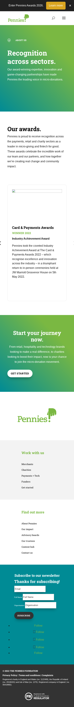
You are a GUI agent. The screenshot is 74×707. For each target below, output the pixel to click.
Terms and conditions (29, 675)
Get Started (20, 373)
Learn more (56, 5)
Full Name (18, 597)
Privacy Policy (10, 675)
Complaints (47, 675)
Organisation (19, 605)
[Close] (70, 5)
